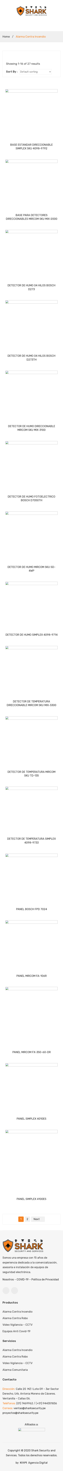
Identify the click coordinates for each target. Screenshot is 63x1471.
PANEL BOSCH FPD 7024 (31, 909)
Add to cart (31, 137)
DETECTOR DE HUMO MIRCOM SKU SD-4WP (31, 568)
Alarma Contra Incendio (17, 1311)
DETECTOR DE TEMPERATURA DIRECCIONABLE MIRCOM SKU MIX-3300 (31, 703)
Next (37, 1219)
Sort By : (11, 71)
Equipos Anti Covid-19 (16, 1331)
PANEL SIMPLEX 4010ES (31, 1118)
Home (6, 36)
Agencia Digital (38, 1462)
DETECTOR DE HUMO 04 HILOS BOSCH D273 (31, 287)
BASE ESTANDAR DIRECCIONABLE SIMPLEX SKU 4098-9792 (31, 146)
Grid (7, 56)
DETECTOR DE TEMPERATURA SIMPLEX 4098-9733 (31, 840)
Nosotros (8, 1279)
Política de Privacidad (45, 1279)
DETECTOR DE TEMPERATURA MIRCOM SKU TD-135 (31, 773)
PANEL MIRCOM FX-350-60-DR (31, 1052)
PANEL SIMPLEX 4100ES (31, 1199)
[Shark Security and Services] (31, 10)
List (12, 56)
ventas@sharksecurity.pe (30, 1408)
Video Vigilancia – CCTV (17, 1324)
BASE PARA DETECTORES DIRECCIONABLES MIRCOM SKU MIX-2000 (31, 217)
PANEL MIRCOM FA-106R (31, 975)
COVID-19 (23, 1279)
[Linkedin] (14, 1290)
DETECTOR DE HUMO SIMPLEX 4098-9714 (32, 634)
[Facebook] (6, 1290)
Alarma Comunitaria (15, 1369)
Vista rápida (9, 93)
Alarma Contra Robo (15, 1318)
